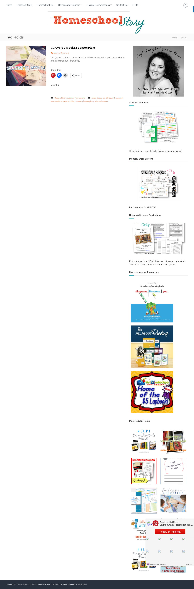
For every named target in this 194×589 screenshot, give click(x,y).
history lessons (76, 101)
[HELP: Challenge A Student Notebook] (173, 441)
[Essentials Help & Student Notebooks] (143, 441)
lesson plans (88, 101)
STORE (135, 5)
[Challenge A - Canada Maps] (143, 471)
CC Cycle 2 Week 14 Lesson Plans (73, 47)
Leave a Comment (61, 53)
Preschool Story (24, 5)
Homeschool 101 (45, 5)
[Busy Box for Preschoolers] (143, 530)
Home (9, 5)
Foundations (80, 98)
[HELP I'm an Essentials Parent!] (143, 560)
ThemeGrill (55, 584)
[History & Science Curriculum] (158, 238)
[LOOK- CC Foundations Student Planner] (143, 500)
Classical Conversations (98, 5)
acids (94, 98)
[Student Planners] (158, 127)
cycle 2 (66, 101)
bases (99, 98)
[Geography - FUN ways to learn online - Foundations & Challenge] (173, 500)
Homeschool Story (28, 584)
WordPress (82, 584)
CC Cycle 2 (110, 98)
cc (104, 98)
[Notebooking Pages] (173, 471)
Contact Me (121, 5)
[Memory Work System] (158, 183)
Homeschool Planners (69, 5)
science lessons (101, 101)
